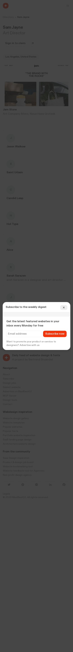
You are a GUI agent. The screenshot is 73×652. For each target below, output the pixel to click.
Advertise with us (30, 345)
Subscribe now (54, 333)
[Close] (63, 307)
